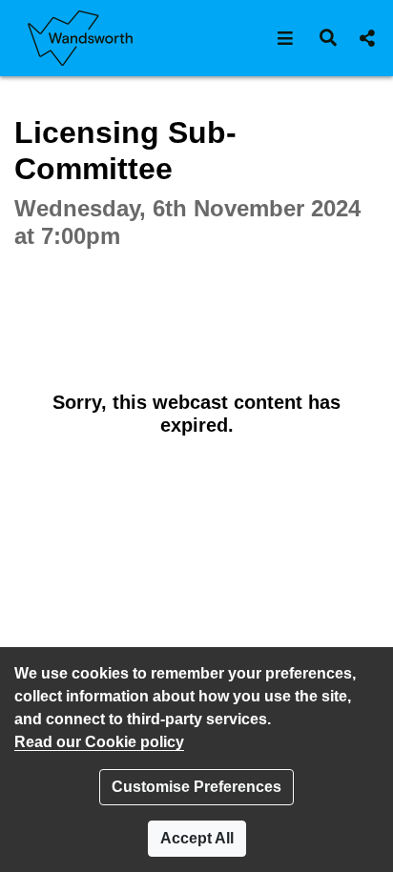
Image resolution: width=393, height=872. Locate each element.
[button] (286, 38)
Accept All (197, 838)
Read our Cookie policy (99, 742)
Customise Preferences (196, 787)
